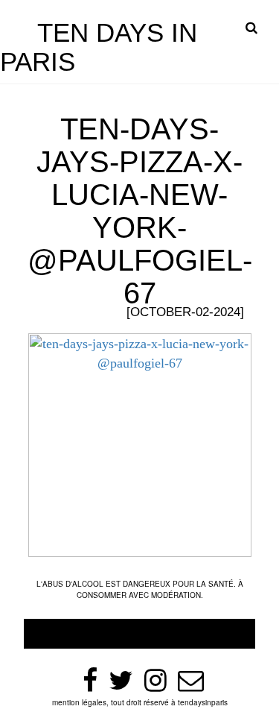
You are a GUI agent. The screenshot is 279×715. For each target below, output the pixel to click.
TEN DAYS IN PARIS (98, 47)
